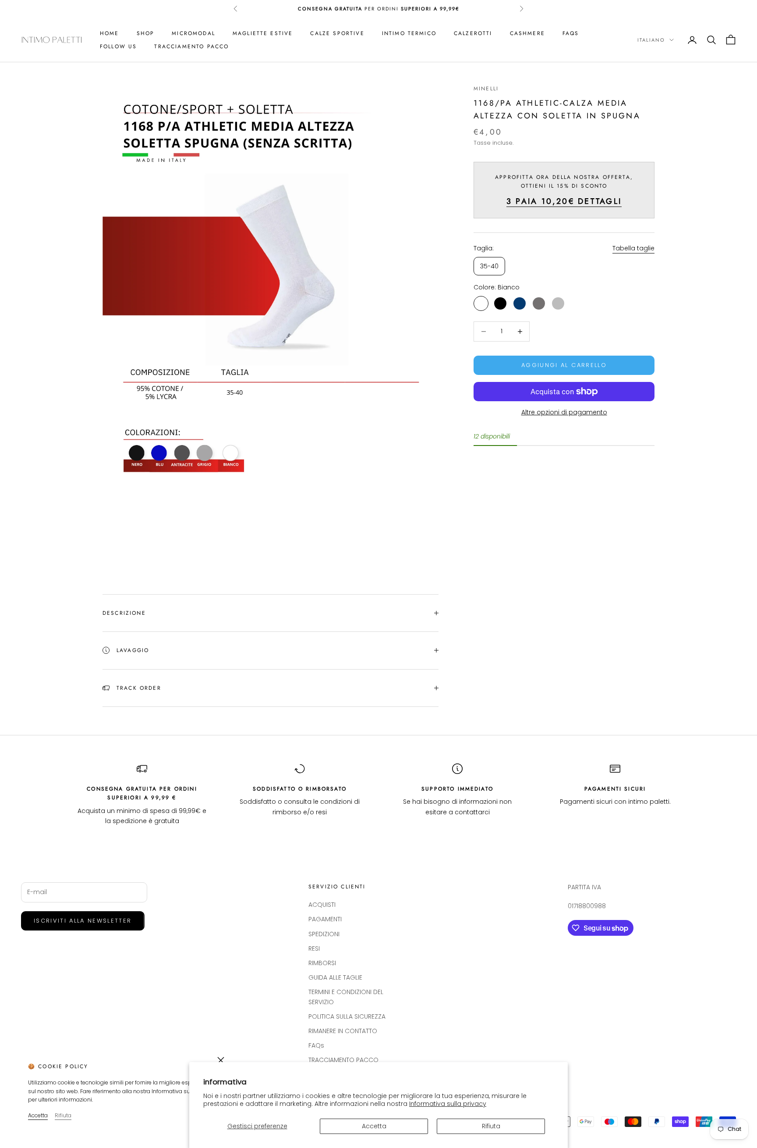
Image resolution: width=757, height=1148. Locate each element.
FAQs (570, 33)
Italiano (651, 39)
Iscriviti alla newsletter (83, 920)
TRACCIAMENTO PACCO (191, 46)
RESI (314, 948)
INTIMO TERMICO (409, 33)
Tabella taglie (633, 248)
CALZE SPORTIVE (337, 33)
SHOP (146, 33)
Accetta (374, 1126)
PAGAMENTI (325, 919)
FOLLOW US (118, 46)
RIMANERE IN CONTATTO (342, 1031)
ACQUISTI (322, 904)
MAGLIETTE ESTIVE (263, 33)
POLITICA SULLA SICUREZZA (347, 1016)
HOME (109, 33)
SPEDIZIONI (324, 934)
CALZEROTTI (473, 33)
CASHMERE (527, 33)
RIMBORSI (322, 963)
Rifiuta (491, 1126)
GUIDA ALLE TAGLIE (335, 977)
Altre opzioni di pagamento (564, 412)
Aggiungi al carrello (564, 365)
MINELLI (486, 89)
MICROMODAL (193, 33)
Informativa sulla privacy (447, 1103)
